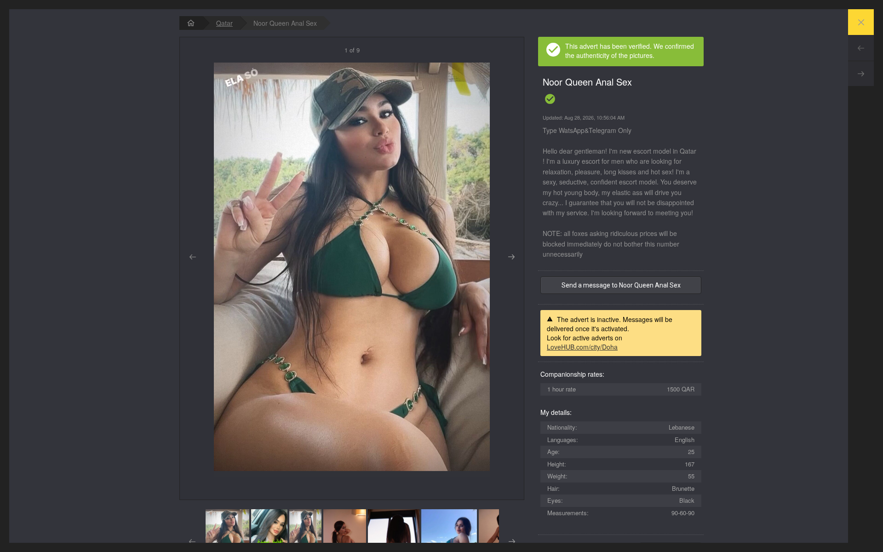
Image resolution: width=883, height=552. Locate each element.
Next (861, 73)
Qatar (224, 23)
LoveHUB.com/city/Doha (582, 346)
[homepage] (190, 23)
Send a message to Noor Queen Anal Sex (621, 285)
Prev (861, 48)
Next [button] (511, 257)
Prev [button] (192, 257)
